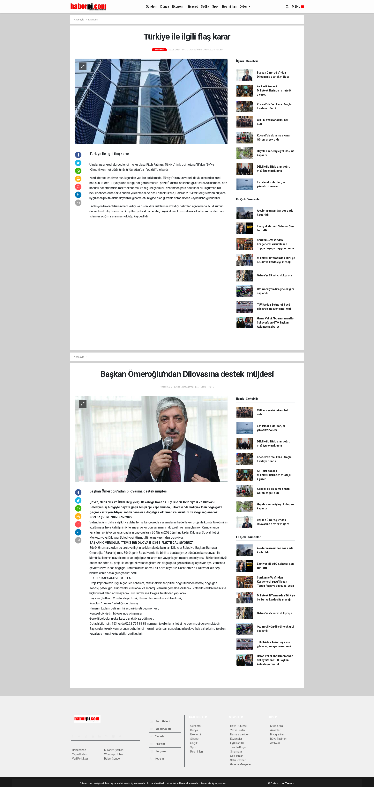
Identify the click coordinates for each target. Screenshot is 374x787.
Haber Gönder (112, 758)
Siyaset (192, 6)
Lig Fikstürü (237, 743)
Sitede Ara (276, 725)
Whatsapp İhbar (113, 754)
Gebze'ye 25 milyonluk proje (274, 275)
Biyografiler (277, 734)
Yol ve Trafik (237, 730)
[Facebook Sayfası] (73, 736)
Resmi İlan (229, 6)
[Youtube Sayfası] (94, 736)
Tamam (289, 783)
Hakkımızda (79, 750)
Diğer (244, 6)
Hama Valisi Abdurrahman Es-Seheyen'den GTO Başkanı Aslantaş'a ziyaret (276, 322)
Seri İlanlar (236, 755)
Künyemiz (161, 751)
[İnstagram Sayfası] (87, 736)
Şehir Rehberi (238, 760)
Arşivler (160, 743)
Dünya (164, 6)
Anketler (275, 730)
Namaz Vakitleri (239, 734)
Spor (215, 6)
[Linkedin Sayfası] (101, 736)
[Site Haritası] (115, 736)
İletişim (159, 758)
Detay (274, 783)
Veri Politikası (80, 758)
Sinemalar (236, 751)
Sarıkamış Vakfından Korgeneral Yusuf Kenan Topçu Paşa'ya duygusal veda (275, 244)
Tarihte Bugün (238, 747)
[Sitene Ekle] (121, 736)
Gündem (151, 6)
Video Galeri (163, 728)
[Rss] (108, 736)
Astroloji (275, 743)
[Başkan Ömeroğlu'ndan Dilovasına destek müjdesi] (151, 438)
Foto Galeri (162, 721)
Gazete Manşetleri (241, 764)
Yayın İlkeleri (79, 754)
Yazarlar (160, 736)
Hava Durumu (238, 725)
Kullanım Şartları (113, 750)
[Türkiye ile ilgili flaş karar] (151, 101)
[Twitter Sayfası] (80, 736)
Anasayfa (79, 19)
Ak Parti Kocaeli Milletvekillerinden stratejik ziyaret (274, 90)
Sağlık (205, 6)
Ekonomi (178, 6)
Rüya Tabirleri (278, 738)
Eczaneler (236, 738)
